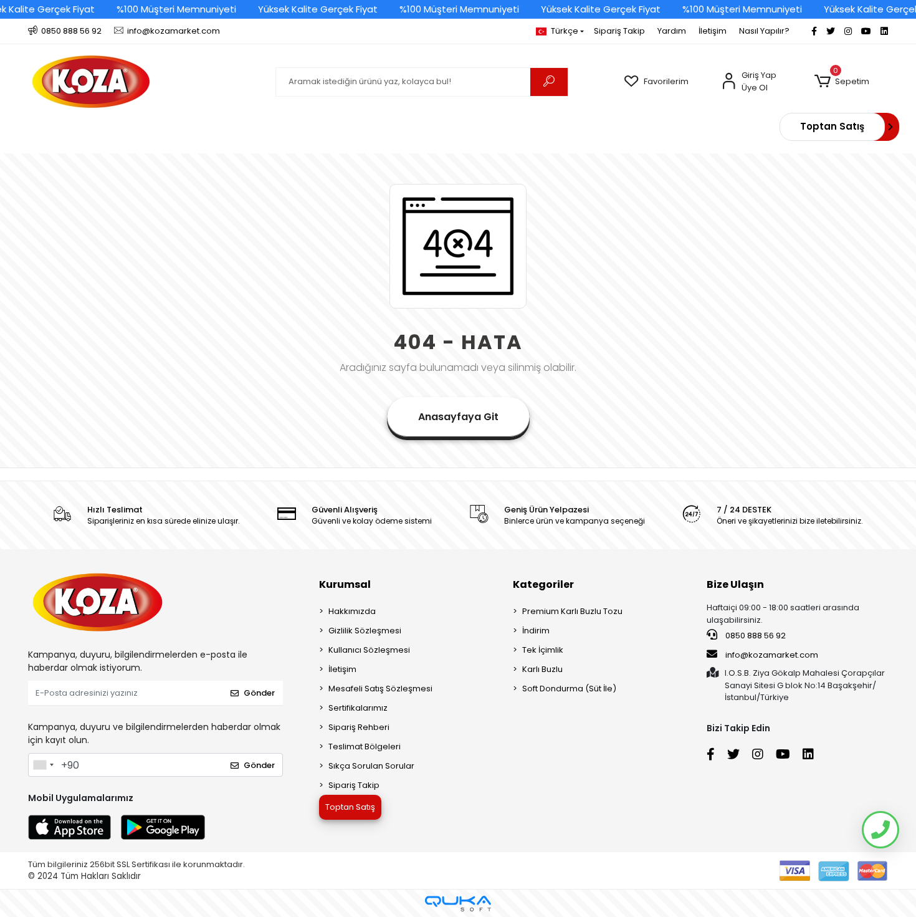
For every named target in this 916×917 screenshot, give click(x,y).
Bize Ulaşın (735, 584)
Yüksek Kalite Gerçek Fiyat (318, 9)
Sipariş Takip (619, 31)
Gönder (259, 693)
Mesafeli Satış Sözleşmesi (380, 688)
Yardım (671, 31)
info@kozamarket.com (771, 655)
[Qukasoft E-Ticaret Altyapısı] (458, 903)
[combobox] (43, 765)
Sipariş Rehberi (358, 727)
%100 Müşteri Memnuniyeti (176, 9)
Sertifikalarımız (358, 708)
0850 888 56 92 (754, 635)
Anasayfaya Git (458, 417)
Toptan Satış (832, 126)
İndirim (536, 630)
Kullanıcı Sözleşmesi (369, 650)
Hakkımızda (352, 611)
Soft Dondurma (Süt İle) (569, 688)
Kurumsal (345, 584)
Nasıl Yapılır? (764, 31)
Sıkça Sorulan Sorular (371, 766)
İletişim (713, 31)
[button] (841, 81)
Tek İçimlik (542, 650)
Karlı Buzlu (542, 669)
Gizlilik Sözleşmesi (364, 630)
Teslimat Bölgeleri (364, 746)
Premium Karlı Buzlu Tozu (572, 611)
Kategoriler (543, 584)
